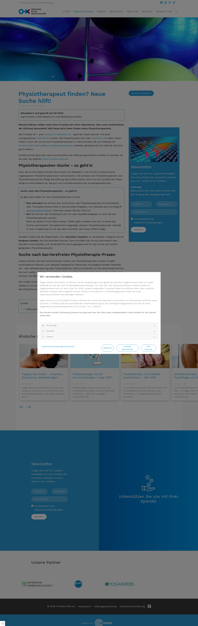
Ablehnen (107, 348)
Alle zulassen (148, 347)
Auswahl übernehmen (127, 347)
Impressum (69, 346)
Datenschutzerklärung (52, 346)
